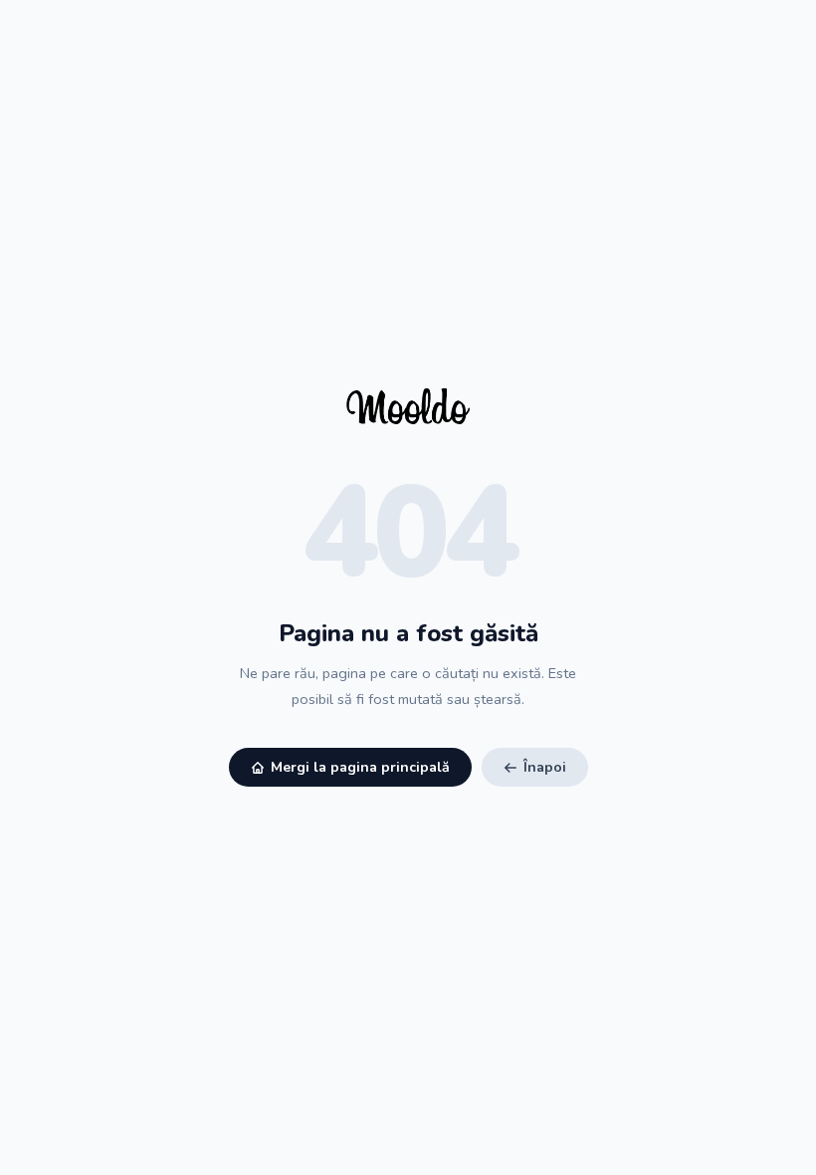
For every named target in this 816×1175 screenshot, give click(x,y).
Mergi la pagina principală (360, 767)
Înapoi (544, 767)
